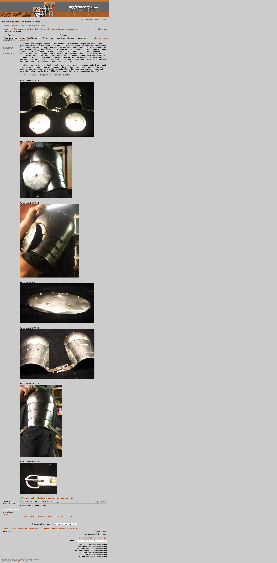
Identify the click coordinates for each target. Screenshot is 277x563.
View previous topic (85, 538)
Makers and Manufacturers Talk (26, 29)
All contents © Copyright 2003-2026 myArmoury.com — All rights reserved (20, 559)
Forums (90, 15)
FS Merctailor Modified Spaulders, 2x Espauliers (58, 29)
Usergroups (24, 25)
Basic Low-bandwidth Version (16, 561)
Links (83, 1)
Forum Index (7, 29)
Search (88, 1)
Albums (84, 15)
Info (82, 19)
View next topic (101, 538)
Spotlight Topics (34, 25)
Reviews (70, 15)
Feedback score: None (8, 53)
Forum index (6, 25)
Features (63, 15)
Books (96, 15)
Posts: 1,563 (6, 51)
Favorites (89, 19)
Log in (104, 19)
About (79, 1)
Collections (77, 15)
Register (97, 19)
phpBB (19, 560)
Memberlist (15, 25)
